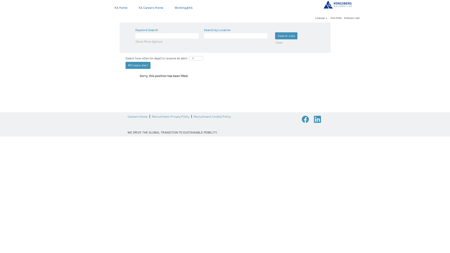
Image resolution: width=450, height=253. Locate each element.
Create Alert (139, 65)
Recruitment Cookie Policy (212, 116)
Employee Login (352, 18)
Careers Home (138, 116)
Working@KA (184, 7)
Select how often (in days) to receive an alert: (157, 58)
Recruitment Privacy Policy (170, 116)
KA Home (121, 7)
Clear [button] (279, 42)
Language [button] (320, 18)
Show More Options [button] (149, 41)
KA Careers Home (151, 7)
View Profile (336, 18)
